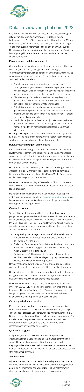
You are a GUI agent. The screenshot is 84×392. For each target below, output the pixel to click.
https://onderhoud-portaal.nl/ (55, 197)
